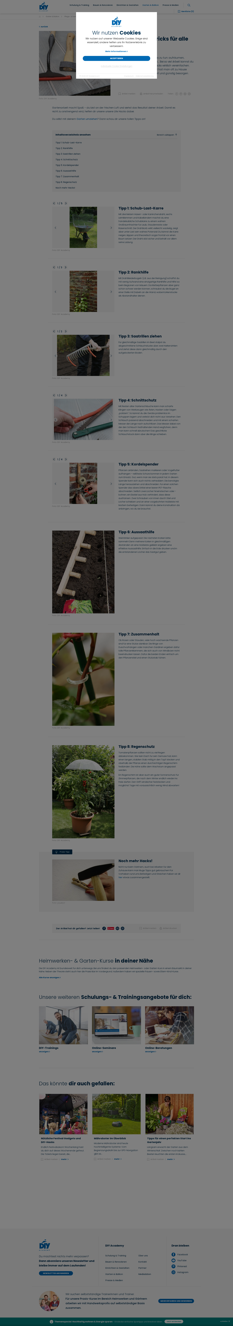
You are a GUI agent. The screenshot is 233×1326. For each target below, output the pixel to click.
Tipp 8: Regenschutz (66, 182)
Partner (142, 1268)
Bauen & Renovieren (116, 1261)
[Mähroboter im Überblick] (116, 1114)
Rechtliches (134, 1321)
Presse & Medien (114, 1280)
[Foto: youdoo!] (83, 879)
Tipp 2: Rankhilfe (64, 148)
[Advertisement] (116, 1195)
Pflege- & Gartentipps (73, 16)
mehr (64, 1159)
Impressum (129, 76)
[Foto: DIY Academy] (74, 63)
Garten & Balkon (52, 16)
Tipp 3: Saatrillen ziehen (68, 153)
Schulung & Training (115, 1255)
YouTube (181, 1260)
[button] (54, 203)
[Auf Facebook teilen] (176, 94)
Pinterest (182, 1266)
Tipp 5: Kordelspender (67, 165)
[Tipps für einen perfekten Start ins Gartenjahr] (169, 1114)
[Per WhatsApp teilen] (189, 94)
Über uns (143, 1255)
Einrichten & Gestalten (117, 1268)
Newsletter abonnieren (56, 1273)
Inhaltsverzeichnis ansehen (115, 134)
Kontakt (142, 1261)
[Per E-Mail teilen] (185, 94)
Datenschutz (105, 1321)
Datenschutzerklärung (145, 76)
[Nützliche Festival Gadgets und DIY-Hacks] (63, 1114)
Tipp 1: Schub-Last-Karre (69, 142)
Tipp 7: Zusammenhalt (67, 176)
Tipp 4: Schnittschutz (67, 159)
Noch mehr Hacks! (65, 187)
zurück (44, 26)
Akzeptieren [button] (116, 58)
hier (121, 877)
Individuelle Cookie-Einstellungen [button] (116, 66)
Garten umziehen (87, 119)
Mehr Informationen (115, 51)
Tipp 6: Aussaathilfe (66, 170)
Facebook (182, 1254)
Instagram (182, 1272)
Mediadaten (144, 1274)
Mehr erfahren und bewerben (176, 1301)
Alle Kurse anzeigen (49, 977)
